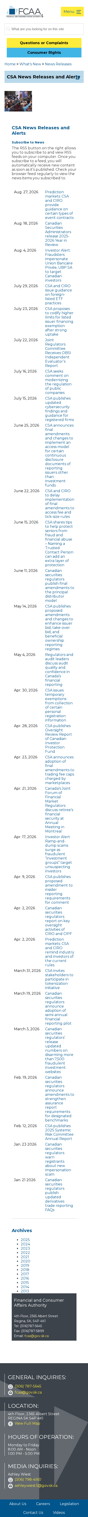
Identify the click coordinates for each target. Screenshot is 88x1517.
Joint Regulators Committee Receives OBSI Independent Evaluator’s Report (58, 353)
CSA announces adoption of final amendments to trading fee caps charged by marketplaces (59, 770)
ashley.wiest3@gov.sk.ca (36, 1485)
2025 (25, 1240)
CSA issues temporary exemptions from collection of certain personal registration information (59, 705)
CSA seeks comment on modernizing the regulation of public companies (58, 382)
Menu (69, 11)
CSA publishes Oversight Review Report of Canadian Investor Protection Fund (58, 739)
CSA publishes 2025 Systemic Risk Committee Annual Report (59, 1132)
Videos (59, 1512)
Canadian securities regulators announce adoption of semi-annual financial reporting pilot (58, 1008)
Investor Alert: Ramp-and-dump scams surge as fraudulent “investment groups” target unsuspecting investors (58, 854)
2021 (25, 1257)
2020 (25, 1261)
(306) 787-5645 (28, 1386)
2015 (25, 1282)
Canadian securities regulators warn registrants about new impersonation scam (58, 1159)
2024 (25, 1244)
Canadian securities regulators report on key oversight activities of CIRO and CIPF (58, 921)
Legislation (69, 1504)
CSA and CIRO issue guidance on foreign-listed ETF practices (58, 294)
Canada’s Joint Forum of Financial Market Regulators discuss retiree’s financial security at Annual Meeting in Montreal (59, 809)
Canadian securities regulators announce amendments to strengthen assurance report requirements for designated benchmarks (59, 1098)
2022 (25, 1253)
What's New (30, 64)
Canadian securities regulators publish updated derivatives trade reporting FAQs (59, 1195)
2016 (25, 1278)
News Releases (58, 64)
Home (10, 64)
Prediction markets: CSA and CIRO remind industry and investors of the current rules (59, 952)
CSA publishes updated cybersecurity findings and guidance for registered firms (59, 409)
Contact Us (33, 1512)
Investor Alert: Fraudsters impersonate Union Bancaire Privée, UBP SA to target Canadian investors (59, 265)
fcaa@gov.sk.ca (36, 1336)
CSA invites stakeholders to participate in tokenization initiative (59, 979)
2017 (25, 1274)
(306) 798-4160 (28, 1479)
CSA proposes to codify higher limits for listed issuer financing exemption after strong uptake (59, 322)
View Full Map (27, 1423)
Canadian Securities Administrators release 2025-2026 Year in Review (58, 234)
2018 (25, 1270)
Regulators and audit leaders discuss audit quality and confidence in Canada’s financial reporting (59, 670)
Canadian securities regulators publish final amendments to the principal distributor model (59, 586)
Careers (43, 1504)
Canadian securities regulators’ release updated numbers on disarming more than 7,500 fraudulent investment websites (59, 1050)
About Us (17, 1504)
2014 (25, 1287)
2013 (25, 1291)
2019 (25, 1265)
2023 (25, 1248)
